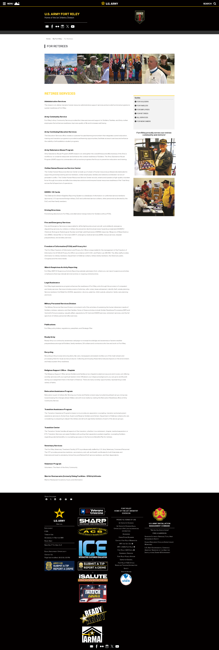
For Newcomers (144, 121)
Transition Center (52, 427)
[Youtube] (72, 26)
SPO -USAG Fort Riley (125, 547)
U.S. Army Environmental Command (157, 548)
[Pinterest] (60, 499)
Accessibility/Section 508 (53, 538)
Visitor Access (126, 572)
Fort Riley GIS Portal (125, 550)
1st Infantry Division (126, 523)
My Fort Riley (57, 39)
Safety (126, 568)
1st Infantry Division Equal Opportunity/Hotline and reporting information (126, 528)
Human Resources (151, 542)
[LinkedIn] (55, 499)
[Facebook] (52, 26)
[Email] (47, 26)
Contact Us (48, 555)
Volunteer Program (52, 464)
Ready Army (49, 337)
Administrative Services (55, 101)
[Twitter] (67, 26)
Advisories (126, 534)
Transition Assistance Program (58, 409)
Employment (48, 528)
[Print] (66, 499)
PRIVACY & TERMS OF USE (126, 520)
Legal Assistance (52, 283)
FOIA (46, 531)
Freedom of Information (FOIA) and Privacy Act (65, 246)
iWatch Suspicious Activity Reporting (60, 267)
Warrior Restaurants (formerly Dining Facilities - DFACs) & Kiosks (72, 476)
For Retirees (142, 113)
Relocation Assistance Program (58, 391)
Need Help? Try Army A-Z (53, 545)
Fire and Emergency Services (57, 222)
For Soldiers (143, 102)
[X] (51, 499)
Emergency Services (126, 553)
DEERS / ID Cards (52, 192)
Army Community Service (55, 117)
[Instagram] (62, 26)
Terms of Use (48, 535)
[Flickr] (57, 26)
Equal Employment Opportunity (55, 551)
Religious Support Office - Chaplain (59, 370)
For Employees (143, 110)
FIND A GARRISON (159, 533)
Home (48, 39)
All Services (142, 117)
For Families (142, 106)
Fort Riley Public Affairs (126, 556)
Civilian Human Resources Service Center (62, 168)
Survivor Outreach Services (154, 536)
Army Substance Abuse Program (58, 150)
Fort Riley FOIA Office (126, 563)
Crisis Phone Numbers (126, 537)
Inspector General (126, 560)
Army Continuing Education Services (60, 132)
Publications (49, 324)
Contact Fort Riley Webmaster (126, 540)
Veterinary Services (53, 446)
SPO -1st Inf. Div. (125, 544)
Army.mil (59, 524)
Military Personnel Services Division (60, 303)
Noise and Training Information (126, 565)
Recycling (48, 352)
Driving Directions (52, 210)
